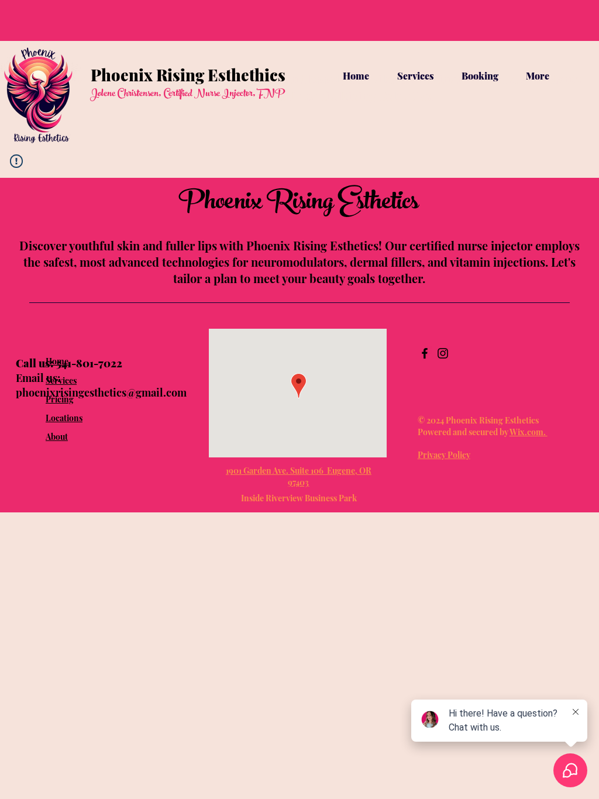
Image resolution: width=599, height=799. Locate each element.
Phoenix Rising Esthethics (188, 74)
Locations (64, 417)
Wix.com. (529, 432)
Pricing (60, 399)
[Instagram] (443, 353)
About (57, 436)
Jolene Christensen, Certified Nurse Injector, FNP (187, 94)
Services (61, 380)
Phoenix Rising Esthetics (298, 204)
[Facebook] (425, 353)
